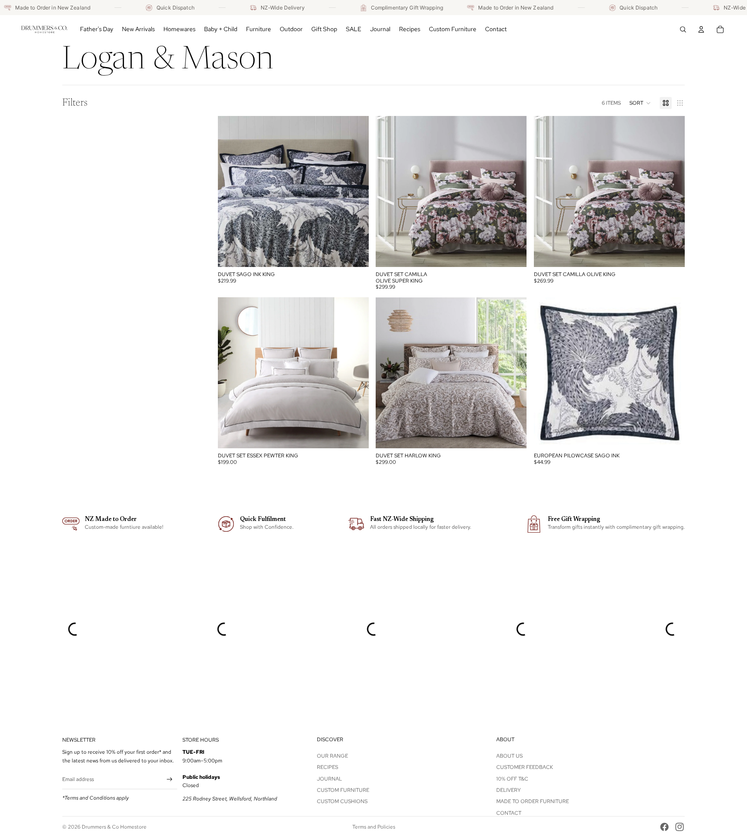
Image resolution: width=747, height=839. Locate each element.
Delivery (508, 790)
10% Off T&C (512, 778)
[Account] (701, 29)
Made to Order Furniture (532, 801)
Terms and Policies (373, 826)
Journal (329, 778)
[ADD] (356, 254)
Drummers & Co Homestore (114, 826)
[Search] (683, 29)
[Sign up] (169, 779)
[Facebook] (664, 827)
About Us (509, 755)
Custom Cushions (342, 801)
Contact (508, 813)
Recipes (327, 767)
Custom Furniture (343, 790)
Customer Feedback (524, 767)
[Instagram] (679, 827)
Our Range (332, 755)
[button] (640, 103)
